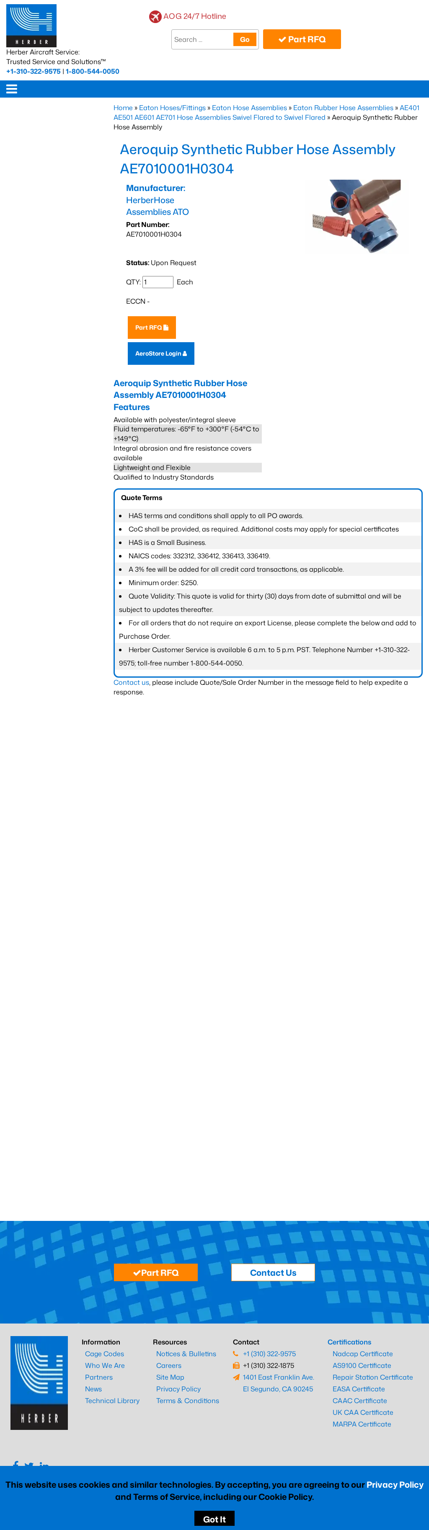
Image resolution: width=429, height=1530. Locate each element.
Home (123, 107)
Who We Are (105, 1365)
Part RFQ (306, 39)
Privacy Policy (395, 1484)
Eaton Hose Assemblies (249, 107)
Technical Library (112, 1400)
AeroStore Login (159, 353)
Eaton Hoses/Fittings (172, 107)
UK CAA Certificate (363, 1412)
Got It (214, 1519)
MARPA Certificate (362, 1424)
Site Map (170, 1377)
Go (245, 39)
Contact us (131, 682)
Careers (168, 1365)
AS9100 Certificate (362, 1365)
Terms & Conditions (187, 1400)
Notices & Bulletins (186, 1353)
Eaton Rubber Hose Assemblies (343, 107)
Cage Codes (104, 1353)
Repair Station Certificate (373, 1377)
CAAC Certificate (360, 1400)
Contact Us (273, 1272)
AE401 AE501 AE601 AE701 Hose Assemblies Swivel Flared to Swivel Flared (266, 112)
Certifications (349, 1342)
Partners (99, 1377)
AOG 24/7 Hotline (194, 15)
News (93, 1388)
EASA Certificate (359, 1388)
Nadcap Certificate (363, 1353)
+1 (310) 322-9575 (269, 1353)
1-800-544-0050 (92, 71)
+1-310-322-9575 (33, 71)
